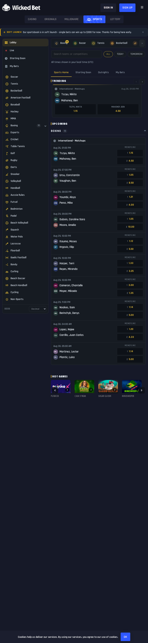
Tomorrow (136, 54)
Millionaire (72, 19)
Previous (55, 390)
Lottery (115, 19)
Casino (32, 19)
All (108, 54)
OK (125, 637)
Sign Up (127, 8)
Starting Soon (83, 72)
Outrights (103, 72)
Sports (97, 19)
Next (141, 390)
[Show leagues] (45, 126)
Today (120, 54)
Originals (50, 19)
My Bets (120, 72)
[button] (61, 390)
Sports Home (61, 72)
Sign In (108, 8)
